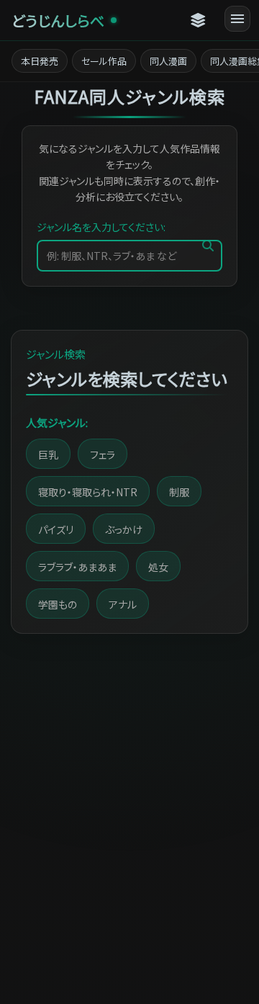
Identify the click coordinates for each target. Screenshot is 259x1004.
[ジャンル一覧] (198, 20)
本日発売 (39, 61)
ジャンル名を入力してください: (101, 227)
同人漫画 (168, 61)
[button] (48, 454)
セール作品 (104, 61)
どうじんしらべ (58, 20)
